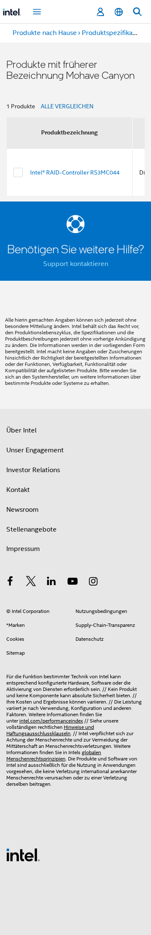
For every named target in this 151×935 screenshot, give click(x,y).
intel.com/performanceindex (51, 720)
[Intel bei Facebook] (10, 582)
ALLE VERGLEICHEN (67, 106)
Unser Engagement (35, 450)
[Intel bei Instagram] (93, 582)
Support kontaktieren (75, 264)
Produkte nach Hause (45, 33)
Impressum (23, 549)
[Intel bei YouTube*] (72, 582)
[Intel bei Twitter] (31, 582)
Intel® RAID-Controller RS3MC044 (75, 172)
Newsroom (22, 509)
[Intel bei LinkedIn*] (51, 582)
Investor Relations (33, 470)
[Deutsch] (118, 12)
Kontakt (18, 490)
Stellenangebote (31, 529)
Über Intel (21, 430)
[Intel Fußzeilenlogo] (23, 854)
